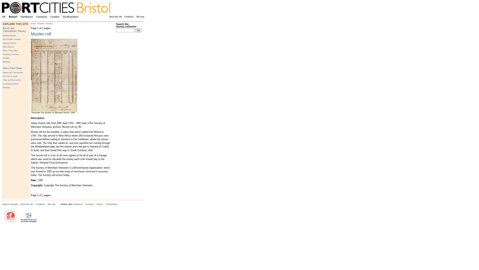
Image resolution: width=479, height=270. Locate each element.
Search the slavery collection (126, 25)
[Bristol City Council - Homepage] (10, 222)
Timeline (6, 58)
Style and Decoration (12, 80)
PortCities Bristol (57, 8)
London (54, 16)
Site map (140, 17)
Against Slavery (9, 43)
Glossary (6, 62)
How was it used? (10, 76)
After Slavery (8, 47)
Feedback (129, 17)
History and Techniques (13, 72)
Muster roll (41, 34)
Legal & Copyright (10, 204)
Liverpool (41, 16)
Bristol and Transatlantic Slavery (14, 29)
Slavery (49, 23)
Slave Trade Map (10, 51)
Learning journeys (10, 84)
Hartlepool (27, 16)
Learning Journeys (11, 54)
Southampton (71, 16)
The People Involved (12, 39)
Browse (41, 23)
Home (33, 23)
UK (3, 16)
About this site (115, 17)
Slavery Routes (9, 35)
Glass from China (12, 68)
